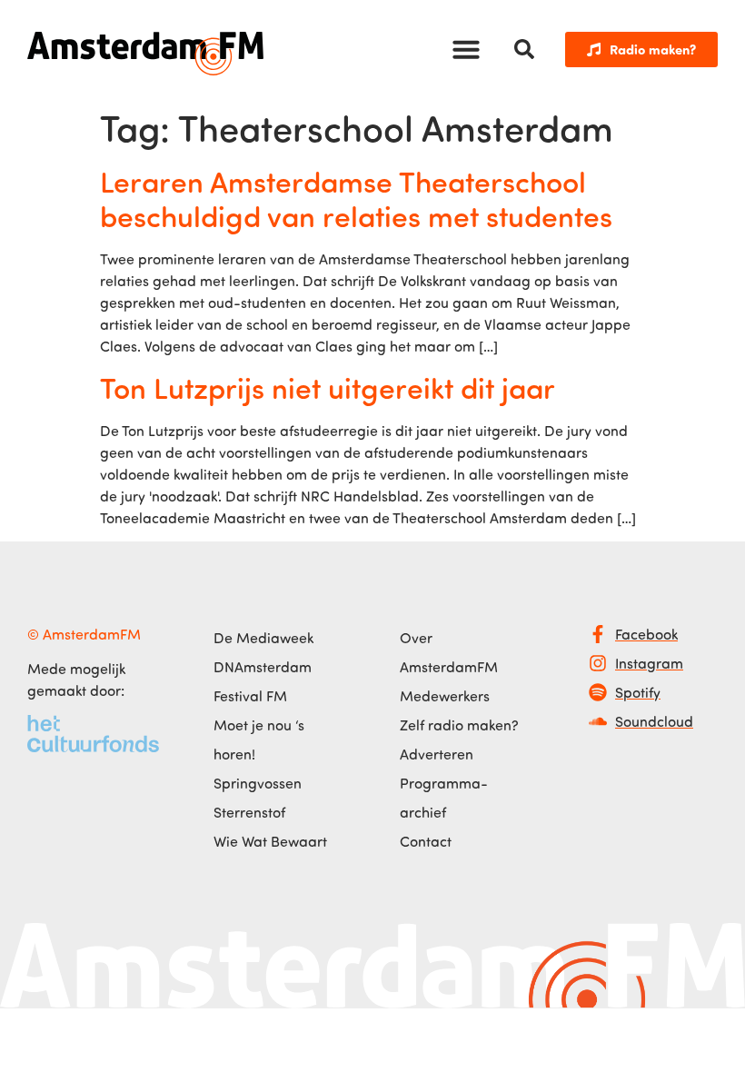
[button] (466, 49)
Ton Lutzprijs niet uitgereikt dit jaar (327, 387)
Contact (426, 841)
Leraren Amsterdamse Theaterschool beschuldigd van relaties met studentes (356, 198)
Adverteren (436, 754)
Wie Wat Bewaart (270, 841)
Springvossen (258, 783)
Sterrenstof (249, 812)
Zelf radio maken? (459, 725)
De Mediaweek (263, 638)
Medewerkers (445, 696)
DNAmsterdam (263, 667)
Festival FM (250, 696)
